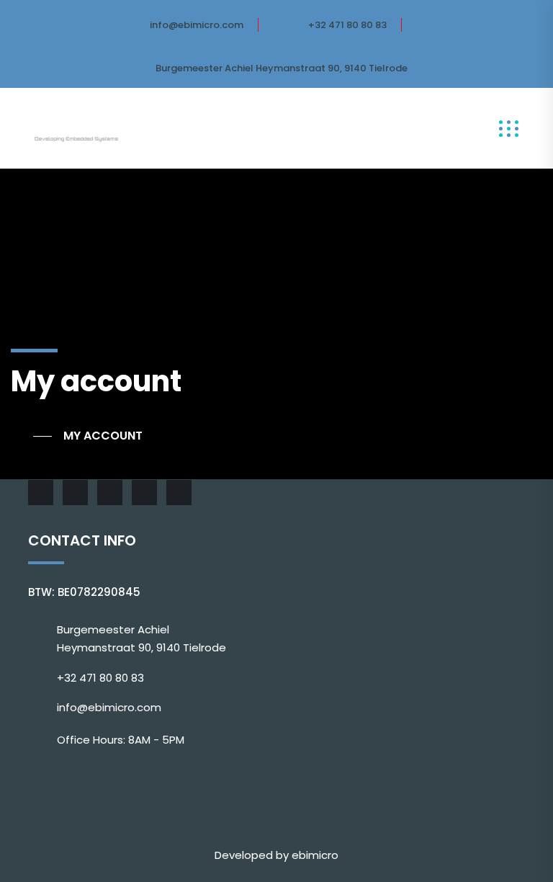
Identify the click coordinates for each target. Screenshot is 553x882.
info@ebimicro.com (196, 25)
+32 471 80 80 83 (347, 25)
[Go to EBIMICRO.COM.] (31, 436)
